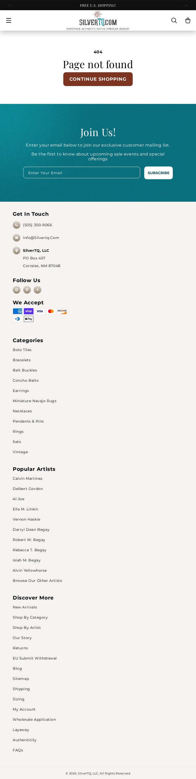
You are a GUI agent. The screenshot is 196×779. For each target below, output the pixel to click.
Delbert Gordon (28, 488)
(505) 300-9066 (37, 225)
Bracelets (22, 360)
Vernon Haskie (26, 519)
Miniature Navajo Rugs (35, 401)
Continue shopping (98, 79)
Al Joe (18, 499)
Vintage (20, 452)
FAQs (18, 750)
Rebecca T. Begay (30, 550)
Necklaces (22, 411)
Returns (20, 648)
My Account (24, 709)
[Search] (174, 20)
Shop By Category (30, 617)
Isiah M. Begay (27, 560)
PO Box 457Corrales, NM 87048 (41, 258)
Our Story (22, 638)
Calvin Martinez (28, 478)
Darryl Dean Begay (31, 529)
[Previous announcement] (10, 5)
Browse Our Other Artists (37, 580)
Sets (17, 441)
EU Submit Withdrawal (35, 658)
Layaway (21, 729)
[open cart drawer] (187, 20)
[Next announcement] (186, 5)
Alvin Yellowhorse (30, 570)
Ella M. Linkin (25, 509)
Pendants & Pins (28, 421)
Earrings (21, 390)
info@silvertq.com (41, 237)
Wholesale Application (34, 719)
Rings (18, 431)
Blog (17, 668)
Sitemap (21, 678)
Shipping (21, 689)
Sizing (19, 699)
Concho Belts (26, 380)
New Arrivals (25, 607)
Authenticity (24, 740)
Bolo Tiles (22, 349)
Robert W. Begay (29, 539)
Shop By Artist (27, 627)
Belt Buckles (25, 370)
